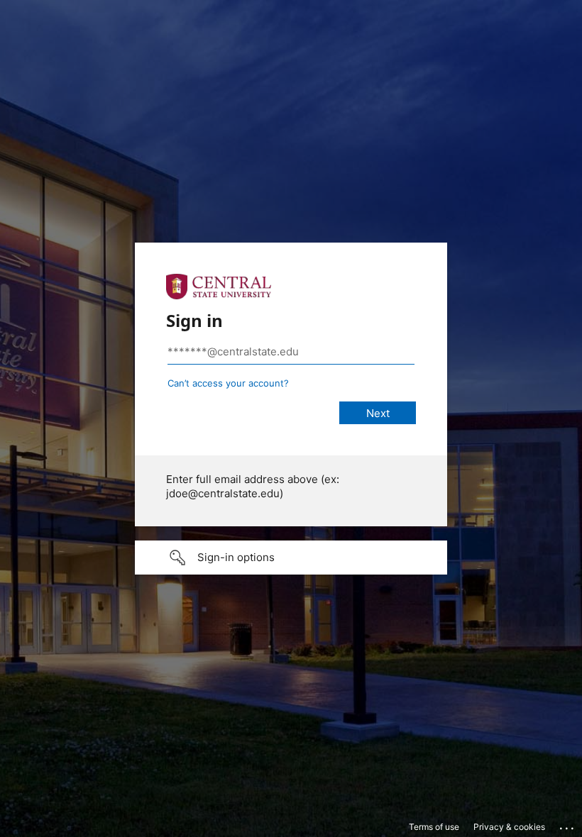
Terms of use (434, 826)
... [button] (567, 825)
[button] (291, 558)
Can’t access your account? (228, 383)
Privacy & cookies (509, 826)
